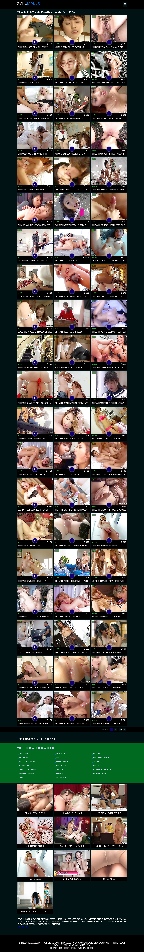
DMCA (73, 948)
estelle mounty (26, 773)
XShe (28, 3)
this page (63, 945)
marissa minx (99, 773)
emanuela (23, 754)
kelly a (59, 773)
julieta (96, 762)
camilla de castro (27, 769)
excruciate (61, 766)
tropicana (24, 766)
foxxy (96, 766)
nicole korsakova (64, 777)
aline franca (62, 762)
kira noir (60, 754)
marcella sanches (102, 758)
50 (124, 729)
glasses (60, 769)
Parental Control (85, 948)
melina (96, 754)
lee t (58, 758)
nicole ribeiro (25, 758)
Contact (53, 948)
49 (121, 729)
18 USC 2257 (64, 948)
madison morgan (27, 762)
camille (22, 777)
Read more (22, 926)
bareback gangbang (102, 769)
